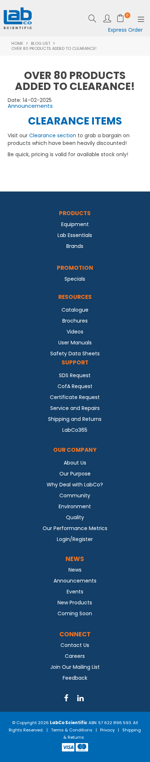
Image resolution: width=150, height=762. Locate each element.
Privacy (107, 730)
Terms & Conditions (71, 730)
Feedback (75, 678)
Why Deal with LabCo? (75, 484)
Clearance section (52, 135)
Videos (75, 331)
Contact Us (74, 645)
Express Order (125, 29)
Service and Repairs (75, 408)
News (75, 569)
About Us (75, 462)
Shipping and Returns (75, 419)
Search (92, 18)
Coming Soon (75, 613)
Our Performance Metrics (75, 528)
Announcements (30, 106)
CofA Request (75, 386)
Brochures (75, 320)
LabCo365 (74, 430)
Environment (75, 506)
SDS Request (75, 375)
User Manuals (75, 342)
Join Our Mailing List (75, 667)
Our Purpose (75, 473)
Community (74, 495)
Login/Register (75, 539)
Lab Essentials (75, 235)
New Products (75, 602)
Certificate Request (75, 397)
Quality (75, 517)
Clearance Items (75, 121)
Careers (75, 656)
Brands (74, 246)
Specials (74, 279)
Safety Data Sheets (75, 353)
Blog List (40, 43)
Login (107, 18)
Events (75, 591)
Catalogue (75, 309)
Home (17, 43)
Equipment (75, 224)
